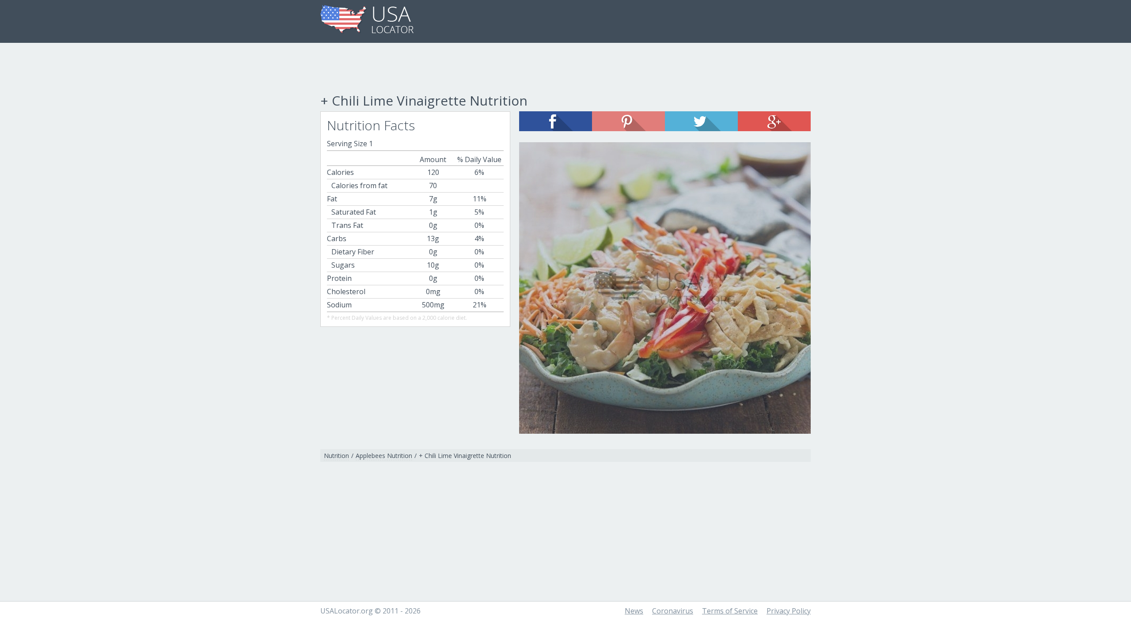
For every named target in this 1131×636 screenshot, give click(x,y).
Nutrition (336, 455)
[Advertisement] (565, 69)
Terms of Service (730, 611)
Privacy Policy (789, 611)
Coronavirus (672, 611)
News (634, 611)
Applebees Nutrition (384, 455)
